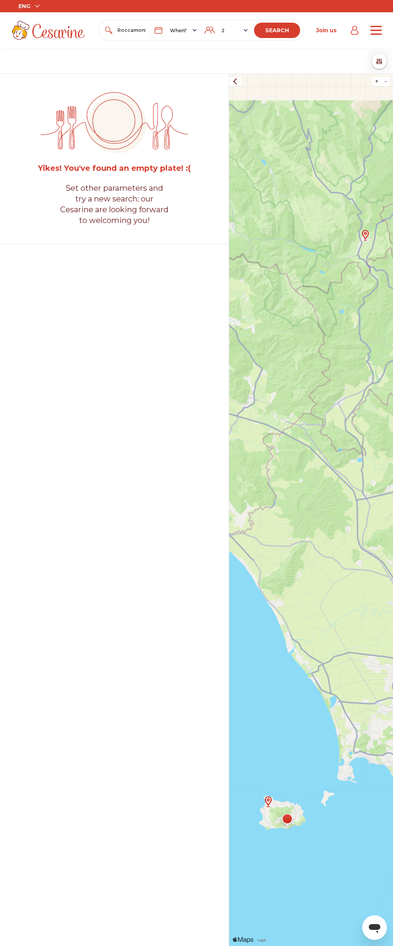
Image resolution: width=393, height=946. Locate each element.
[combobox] (131, 30)
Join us (326, 30)
